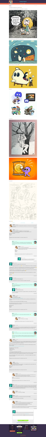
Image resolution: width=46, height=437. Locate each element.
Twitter (27, 426)
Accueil (22, 3)
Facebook (27, 427)
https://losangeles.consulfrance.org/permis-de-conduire (16, 346)
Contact (12, 427)
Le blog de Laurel (23, 1)
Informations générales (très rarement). (19, 429)
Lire (24, 3)
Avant (14, 222)
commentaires (23, 222)
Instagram (27, 428)
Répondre (35, 239)
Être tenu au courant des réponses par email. (23, 422)
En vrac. (10, 5)
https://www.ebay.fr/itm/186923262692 (18, 298)
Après (32, 222)
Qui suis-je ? (12, 426)
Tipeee (12, 428)
